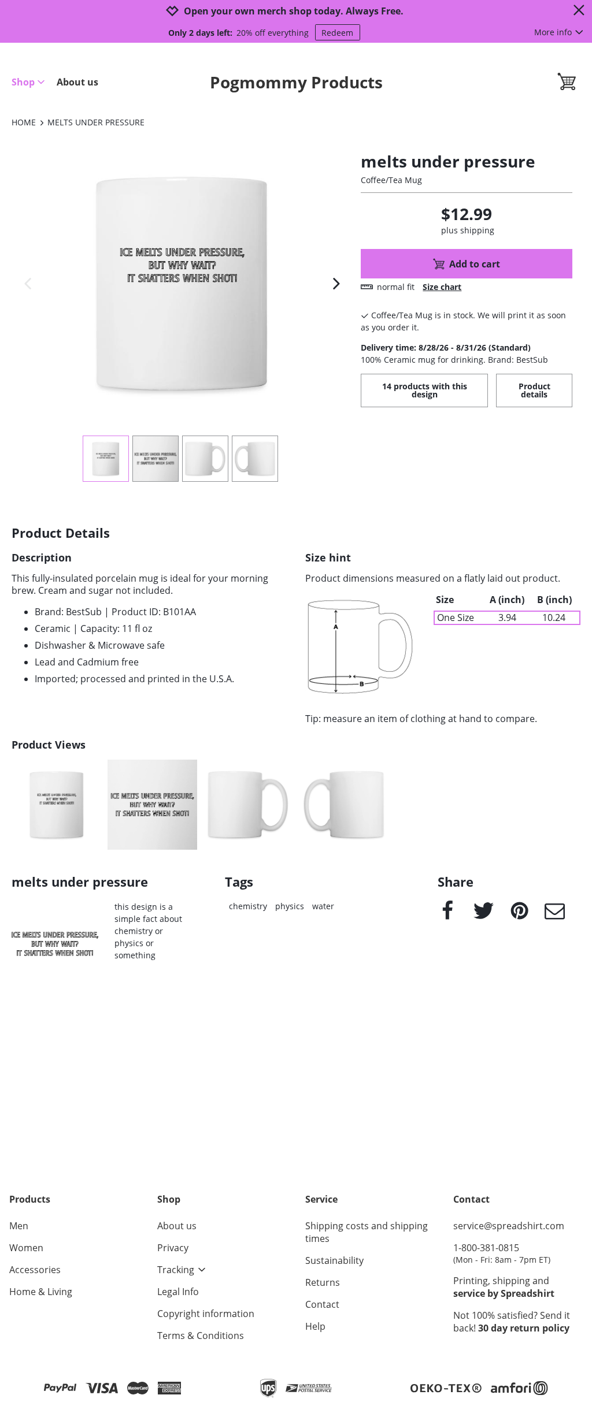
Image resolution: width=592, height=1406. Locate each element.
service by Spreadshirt (503, 1293)
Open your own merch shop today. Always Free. (294, 11)
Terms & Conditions (200, 1335)
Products (29, 1199)
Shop (23, 82)
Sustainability (334, 1260)
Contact (322, 1304)
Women (26, 1247)
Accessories (35, 1269)
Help (315, 1326)
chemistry (248, 906)
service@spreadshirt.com (508, 1225)
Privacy (172, 1247)
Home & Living (40, 1291)
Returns (322, 1282)
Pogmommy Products (296, 82)
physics (289, 906)
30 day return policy (523, 1328)
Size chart (442, 286)
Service (321, 1199)
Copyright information (205, 1313)
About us (77, 82)
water (323, 906)
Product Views (49, 745)
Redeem (337, 32)
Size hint (328, 558)
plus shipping (467, 230)
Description (42, 558)
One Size (455, 618)
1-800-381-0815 (501, 1253)
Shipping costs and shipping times (366, 1232)
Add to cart (474, 264)
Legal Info (178, 1291)
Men (18, 1225)
